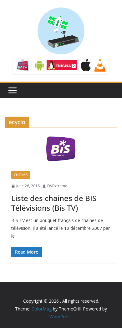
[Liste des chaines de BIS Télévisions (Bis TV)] (61, 148)
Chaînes (21, 175)
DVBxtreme (57, 186)
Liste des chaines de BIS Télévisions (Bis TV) (53, 203)
